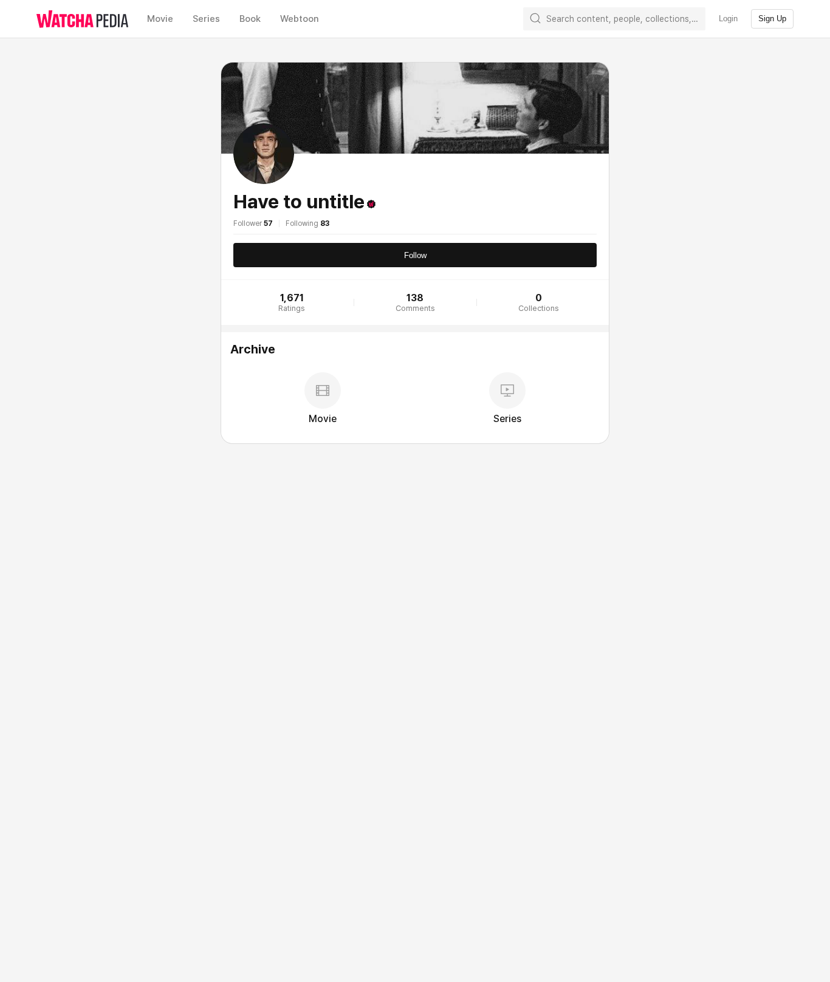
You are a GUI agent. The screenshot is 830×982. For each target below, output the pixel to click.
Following (307, 223)
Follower (253, 223)
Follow (415, 255)
